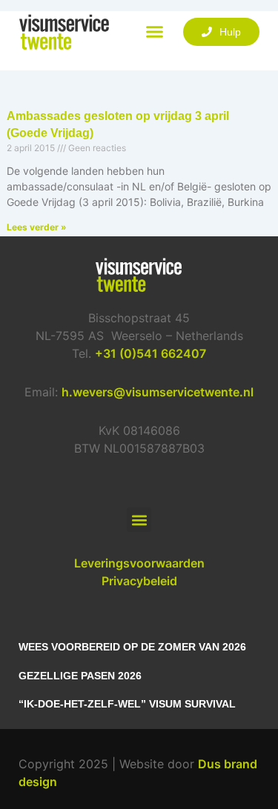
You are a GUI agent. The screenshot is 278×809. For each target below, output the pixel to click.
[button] (155, 32)
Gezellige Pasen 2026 (80, 676)
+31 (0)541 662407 (150, 353)
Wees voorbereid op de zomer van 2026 (132, 647)
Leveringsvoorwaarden (139, 563)
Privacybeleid (139, 580)
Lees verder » (37, 227)
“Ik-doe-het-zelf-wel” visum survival (127, 704)
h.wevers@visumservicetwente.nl (158, 391)
